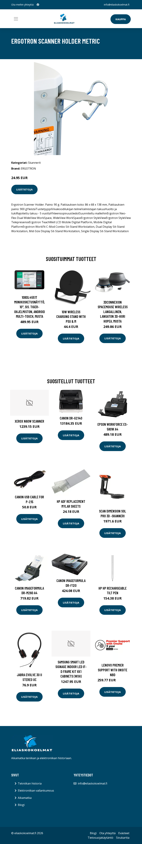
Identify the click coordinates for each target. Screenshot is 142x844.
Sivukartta (122, 838)
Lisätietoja (24, 189)
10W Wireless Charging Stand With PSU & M (71, 316)
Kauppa (121, 19)
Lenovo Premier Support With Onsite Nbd (112, 670)
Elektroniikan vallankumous (36, 790)
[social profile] (38, 4)
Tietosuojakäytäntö (100, 838)
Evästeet (123, 833)
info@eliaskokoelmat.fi (116, 4)
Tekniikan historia (30, 783)
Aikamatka (25, 798)
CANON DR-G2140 (71, 418)
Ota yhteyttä (107, 833)
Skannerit (34, 163)
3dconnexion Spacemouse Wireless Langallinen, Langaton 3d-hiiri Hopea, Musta (113, 311)
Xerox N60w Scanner (29, 421)
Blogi (21, 805)
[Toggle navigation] (16, 19)
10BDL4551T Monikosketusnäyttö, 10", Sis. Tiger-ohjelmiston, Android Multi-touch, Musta (29, 306)
